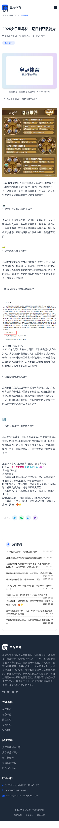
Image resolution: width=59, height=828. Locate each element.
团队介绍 (6, 719)
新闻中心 (13, 15)
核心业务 (6, 714)
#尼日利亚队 (31, 467)
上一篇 (5, 470)
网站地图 (41, 815)
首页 (4, 15)
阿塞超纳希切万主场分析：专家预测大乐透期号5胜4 (29, 484)
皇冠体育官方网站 (14, 345)
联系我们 (6, 729)
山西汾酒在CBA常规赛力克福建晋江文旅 (24, 557)
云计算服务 (8, 757)
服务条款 (29, 815)
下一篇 (13, 470)
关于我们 (6, 709)
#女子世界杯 (17, 467)
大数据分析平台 (10, 752)
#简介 (42, 467)
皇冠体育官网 (9, 463)
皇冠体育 (22, 463)
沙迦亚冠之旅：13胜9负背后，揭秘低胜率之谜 (26, 497)
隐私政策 (18, 815)
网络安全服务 (9, 767)
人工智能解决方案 (11, 747)
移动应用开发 (9, 762)
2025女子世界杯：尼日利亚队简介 (21, 551)
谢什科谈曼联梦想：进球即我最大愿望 (21, 487)
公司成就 (6, 724)
